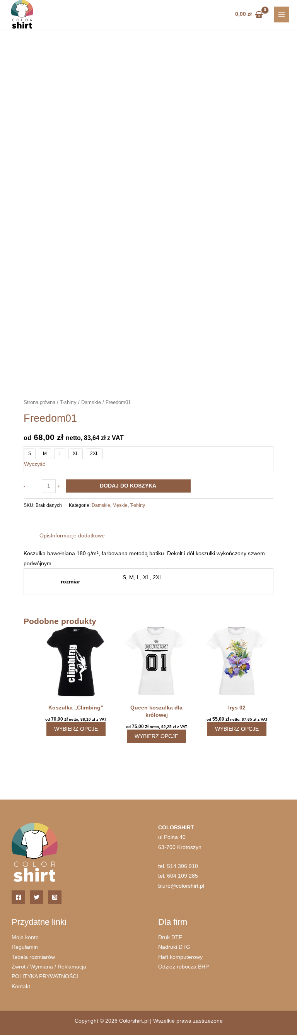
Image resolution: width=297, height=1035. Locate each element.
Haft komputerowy (180, 957)
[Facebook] (18, 897)
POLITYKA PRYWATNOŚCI (45, 976)
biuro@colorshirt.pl (181, 886)
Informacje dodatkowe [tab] (78, 536)
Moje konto (25, 937)
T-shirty (68, 402)
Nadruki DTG (174, 947)
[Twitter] (36, 897)
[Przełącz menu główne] (282, 14)
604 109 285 (182, 876)
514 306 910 (182, 866)
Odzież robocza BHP (183, 967)
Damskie (91, 402)
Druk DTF (170, 937)
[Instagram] (54, 897)
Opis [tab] (45, 536)
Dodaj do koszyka (128, 486)
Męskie (120, 505)
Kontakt (21, 986)
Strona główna (39, 402)
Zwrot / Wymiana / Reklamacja (49, 967)
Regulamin (25, 947)
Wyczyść (34, 464)
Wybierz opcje (76, 729)
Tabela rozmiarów (33, 957)
